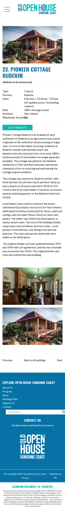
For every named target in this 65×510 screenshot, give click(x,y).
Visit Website (17, 127)
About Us (7, 387)
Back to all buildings (35, 360)
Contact (6, 407)
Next (59, 360)
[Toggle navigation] (7, 9)
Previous (7, 360)
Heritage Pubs (10, 399)
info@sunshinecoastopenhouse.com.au (33, 425)
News (5, 395)
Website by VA (55, 475)
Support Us (8, 403)
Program (7, 391)
